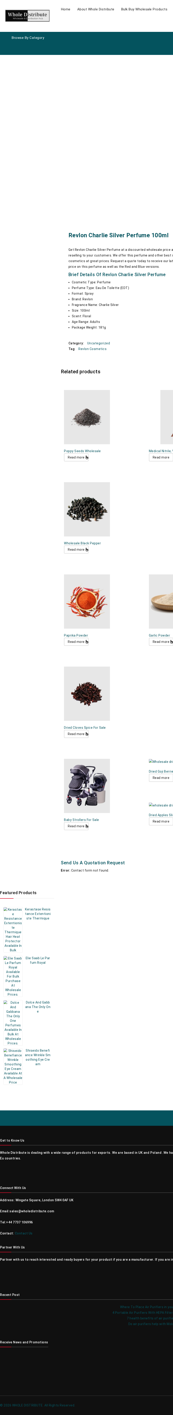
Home (66, 9)
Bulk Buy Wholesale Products (144, 9)
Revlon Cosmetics (92, 349)
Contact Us (24, 1233)
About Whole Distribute (95, 9)
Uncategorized (98, 343)
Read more (76, 457)
